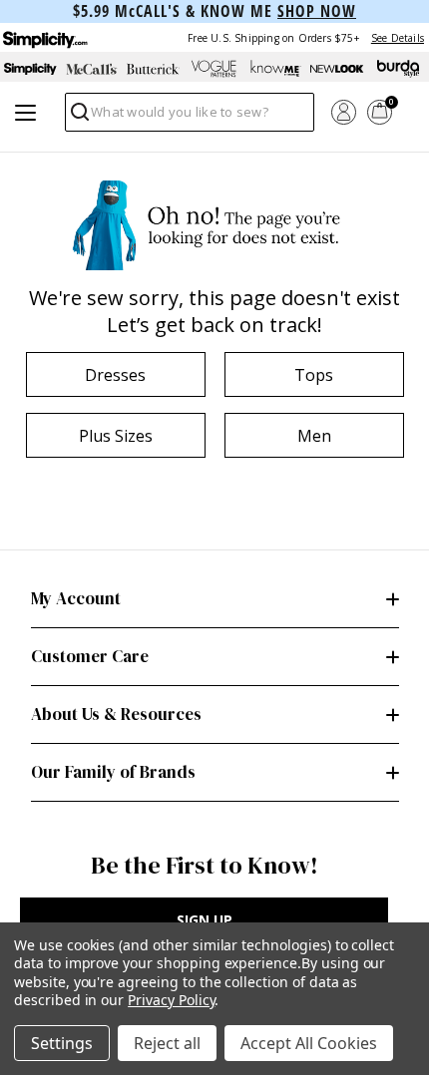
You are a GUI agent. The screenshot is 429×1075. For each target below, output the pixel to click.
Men (314, 436)
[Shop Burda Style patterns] (398, 69)
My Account (76, 598)
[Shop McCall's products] (91, 69)
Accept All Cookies (308, 1043)
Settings (62, 1043)
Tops (313, 375)
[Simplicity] (44, 37)
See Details (397, 38)
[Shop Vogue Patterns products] (214, 69)
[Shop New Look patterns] (336, 69)
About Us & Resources (116, 714)
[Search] (78, 117)
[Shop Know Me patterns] (275, 69)
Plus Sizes (116, 436)
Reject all (167, 1043)
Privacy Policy (171, 999)
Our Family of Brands (113, 772)
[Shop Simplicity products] (30, 69)
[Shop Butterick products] (153, 69)
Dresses (115, 375)
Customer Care (90, 656)
